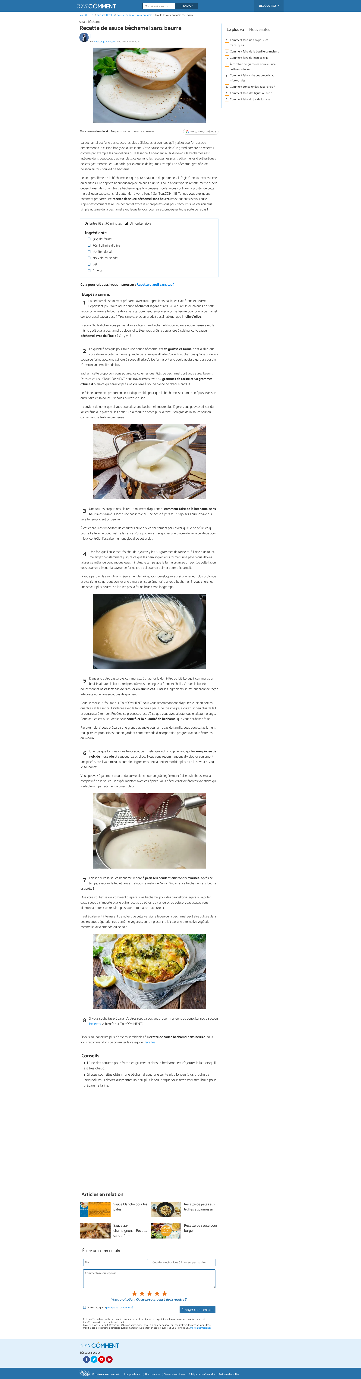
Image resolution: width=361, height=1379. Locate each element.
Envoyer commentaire (197, 1310)
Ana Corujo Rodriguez (105, 42)
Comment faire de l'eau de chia (249, 57)
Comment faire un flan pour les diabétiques (249, 43)
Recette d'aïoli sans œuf (155, 285)
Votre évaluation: (123, 1300)
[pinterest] (109, 1359)
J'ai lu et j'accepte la (110, 1307)
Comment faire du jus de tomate (250, 99)
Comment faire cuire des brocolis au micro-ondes (252, 78)
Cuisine (100, 15)
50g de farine (102, 239)
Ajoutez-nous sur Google (203, 132)
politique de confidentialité (119, 1308)
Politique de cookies (229, 1374)
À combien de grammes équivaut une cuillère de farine (253, 67)
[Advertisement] (149, 1140)
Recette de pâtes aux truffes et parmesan (199, 1207)
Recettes (110, 15)
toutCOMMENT (87, 15)
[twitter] (94, 1359)
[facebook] (86, 1359)
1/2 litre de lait (102, 252)
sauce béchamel (144, 15)
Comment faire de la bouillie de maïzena (255, 51)
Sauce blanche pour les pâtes (130, 1207)
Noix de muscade (105, 258)
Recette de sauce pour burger (200, 1228)
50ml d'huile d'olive (106, 245)
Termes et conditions (174, 1374)
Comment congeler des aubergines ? (252, 86)
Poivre (97, 271)
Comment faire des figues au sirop (251, 93)
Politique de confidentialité (202, 1374)
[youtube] (101, 1359)
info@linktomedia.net (200, 1328)
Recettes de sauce (125, 15)
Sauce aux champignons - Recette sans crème (130, 1231)
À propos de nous (132, 1374)
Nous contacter (152, 1374)
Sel (94, 264)
